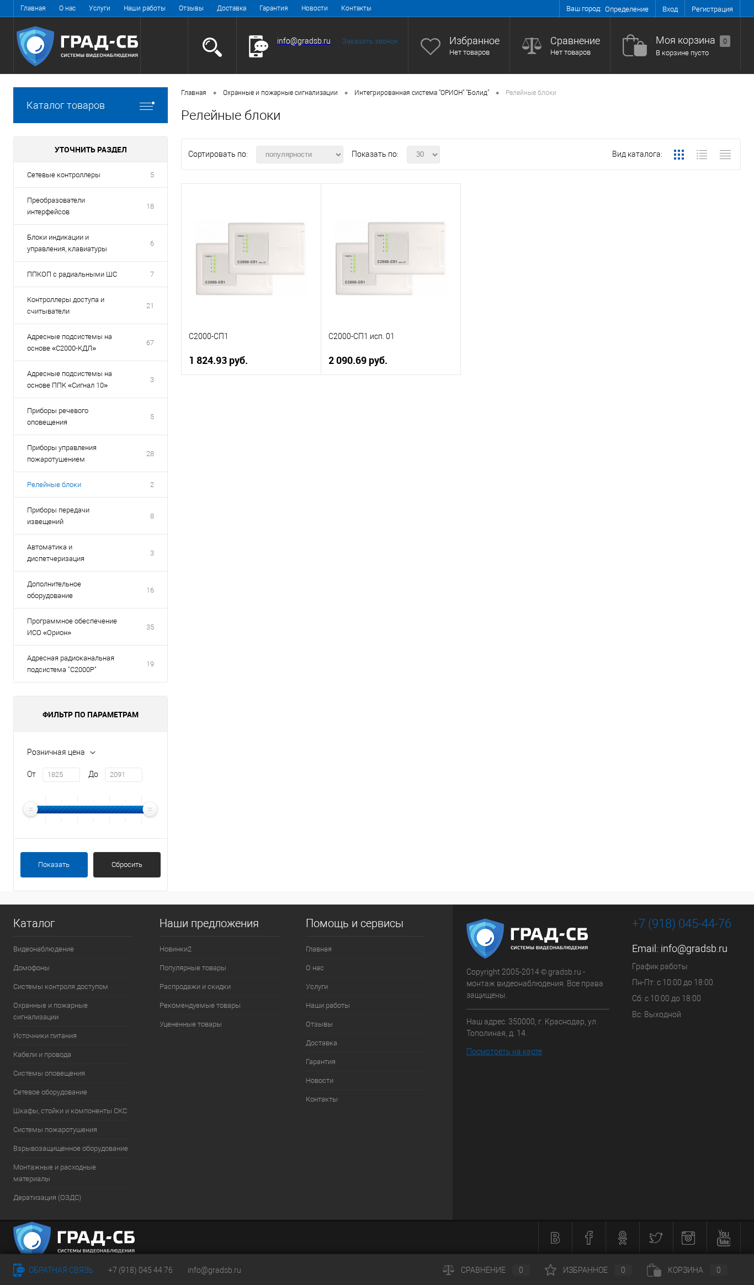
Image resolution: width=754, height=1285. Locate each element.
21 (150, 306)
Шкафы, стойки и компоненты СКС (70, 1111)
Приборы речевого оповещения (57, 416)
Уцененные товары (191, 1024)
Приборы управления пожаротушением (62, 453)
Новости (314, 8)
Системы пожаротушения (55, 1129)
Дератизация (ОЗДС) (47, 1197)
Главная (33, 8)
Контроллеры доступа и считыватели (65, 305)
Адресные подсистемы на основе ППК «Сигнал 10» (69, 379)
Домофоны (31, 968)
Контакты (356, 8)
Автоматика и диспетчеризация (55, 553)
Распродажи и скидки (195, 986)
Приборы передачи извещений (58, 516)
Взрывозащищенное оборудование (70, 1148)
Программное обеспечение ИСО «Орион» (72, 627)
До (93, 774)
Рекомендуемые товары (200, 1005)
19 (150, 664)
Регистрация (712, 9)
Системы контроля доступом (60, 986)
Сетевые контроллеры (63, 175)
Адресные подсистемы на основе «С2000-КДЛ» (69, 342)
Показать (54, 864)
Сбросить (126, 864)
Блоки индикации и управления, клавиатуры (67, 243)
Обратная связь (60, 1270)
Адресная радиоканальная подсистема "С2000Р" (70, 664)
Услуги (99, 8)
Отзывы (191, 8)
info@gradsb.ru (694, 948)
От (31, 774)
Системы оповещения (49, 1073)
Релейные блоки (54, 484)
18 (150, 206)
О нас (67, 8)
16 (150, 590)
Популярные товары (193, 968)
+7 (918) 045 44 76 (140, 1270)
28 (150, 454)
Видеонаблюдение (43, 949)
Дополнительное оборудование (54, 590)
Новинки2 (176, 949)
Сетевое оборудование (50, 1092)
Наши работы (145, 8)
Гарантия (273, 8)
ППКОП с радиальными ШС (72, 274)
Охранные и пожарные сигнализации (50, 1011)
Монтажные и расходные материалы (54, 1173)
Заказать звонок (370, 41)
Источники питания (45, 1036)
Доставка (231, 8)
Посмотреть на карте (504, 1051)
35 (150, 627)
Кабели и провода (42, 1054)
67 (150, 343)
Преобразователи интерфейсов (56, 206)
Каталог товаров (65, 105)
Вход (670, 9)
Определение (627, 9)
